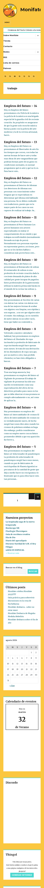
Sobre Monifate (10, 35)
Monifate (31, 9)
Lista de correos (11, 63)
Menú (7, 22)
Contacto (7, 46)
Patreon (7, 68)
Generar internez (22, 875)
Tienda (6, 41)
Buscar (33, 571)
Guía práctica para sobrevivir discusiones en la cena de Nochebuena (21, 600)
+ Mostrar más (12, 553)
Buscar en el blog (14, 567)
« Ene (12, 686)
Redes (6, 52)
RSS (5, 57)
